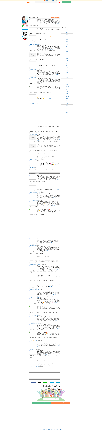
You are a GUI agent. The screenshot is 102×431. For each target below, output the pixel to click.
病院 (67, 75)
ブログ (67, 55)
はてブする (52, 382)
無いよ (38, 290)
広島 (39, 365)
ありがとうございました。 (45, 280)
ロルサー (41, 92)
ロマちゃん (46, 295)
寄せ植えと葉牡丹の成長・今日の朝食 (44, 316)
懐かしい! (39, 265)
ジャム (31, 25)
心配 (67, 108)
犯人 (50, 303)
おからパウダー (38, 329)
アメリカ (31, 253)
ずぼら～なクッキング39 (41, 70)
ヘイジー (48, 251)
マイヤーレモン (37, 214)
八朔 (50, 365)
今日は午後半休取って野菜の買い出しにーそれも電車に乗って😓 (48, 201)
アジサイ (47, 365)
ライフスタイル (32, 206)
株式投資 (67, 70)
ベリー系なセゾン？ (40, 350)
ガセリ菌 (52, 150)
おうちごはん (39, 158)
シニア (67, 39)
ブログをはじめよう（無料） (41, 402)
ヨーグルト (48, 150)
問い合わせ (57, 429)
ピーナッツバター (36, 25)
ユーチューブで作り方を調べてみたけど (44, 78)
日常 (67, 49)
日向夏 (41, 321)
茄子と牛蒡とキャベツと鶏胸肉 (39, 75)
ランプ (47, 50)
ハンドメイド (67, 86)
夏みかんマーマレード (41, 238)
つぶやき (67, 77)
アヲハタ (35, 50)
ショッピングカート (36, 92)
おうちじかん (46, 181)
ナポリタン (44, 337)
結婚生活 (31, 141)
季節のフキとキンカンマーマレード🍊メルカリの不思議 (47, 36)
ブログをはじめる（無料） (67, 2)
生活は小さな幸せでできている (42, 160)
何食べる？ (39, 283)
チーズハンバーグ (52, 329)
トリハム (35, 158)
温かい (52, 270)
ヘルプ (55, 429)
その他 (67, 81)
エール (49, 355)
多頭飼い (35, 280)
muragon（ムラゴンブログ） (52, 430)
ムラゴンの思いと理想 (61, 402)
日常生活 (38, 141)
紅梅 (56, 312)
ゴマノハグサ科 (45, 312)
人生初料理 (39, 186)
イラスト (67, 65)
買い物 (31, 92)
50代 (67, 30)
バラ (53, 312)
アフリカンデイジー (32, 312)
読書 (67, 51)
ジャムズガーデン (37, 131)
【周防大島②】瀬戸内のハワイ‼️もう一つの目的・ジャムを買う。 (49, 126)
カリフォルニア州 (36, 253)
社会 (67, 98)
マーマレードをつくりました (42, 341)
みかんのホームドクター (41, 298)
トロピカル (44, 251)
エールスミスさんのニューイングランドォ (44, 246)
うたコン (67, 105)
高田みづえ (67, 101)
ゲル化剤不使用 (48, 131)
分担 (37, 181)
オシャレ (42, 33)
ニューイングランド (36, 251)
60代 (67, 36)
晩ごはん (31, 158)
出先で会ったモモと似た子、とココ (43, 306)
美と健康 (36, 261)
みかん (39, 280)
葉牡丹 (35, 321)
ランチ (67, 60)
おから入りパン (46, 329)
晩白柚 (44, 158)
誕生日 (50, 280)
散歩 (39, 261)
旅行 (67, 46)
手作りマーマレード (40, 175)
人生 (67, 93)
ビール (31, 251)
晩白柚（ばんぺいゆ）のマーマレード (44, 153)
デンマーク (31, 357)
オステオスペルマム (39, 312)
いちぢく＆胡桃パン (47, 261)
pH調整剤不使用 (42, 131)
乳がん (43, 261)
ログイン (73, 2)
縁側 (53, 280)
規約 (46, 429)
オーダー (46, 33)
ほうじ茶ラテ (50, 295)
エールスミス (52, 251)
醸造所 (46, 355)
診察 (42, 303)
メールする (58, 382)
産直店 (36, 206)
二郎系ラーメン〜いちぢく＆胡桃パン (44, 256)
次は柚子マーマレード (41, 53)
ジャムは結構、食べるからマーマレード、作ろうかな (46, 86)
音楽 (67, 56)
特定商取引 (51, 429)
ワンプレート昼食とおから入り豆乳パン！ (44, 324)
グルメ (67, 67)
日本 (67, 103)
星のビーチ (31, 131)
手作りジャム (31, 214)
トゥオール (42, 355)
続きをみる (58, 31)
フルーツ (35, 355)
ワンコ (67, 107)
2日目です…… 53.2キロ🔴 (42, 332)
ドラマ (67, 72)
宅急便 (49, 270)
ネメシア (50, 312)
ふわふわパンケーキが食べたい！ (43, 360)
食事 (33, 337)
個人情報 (48, 429)
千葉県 (31, 42)
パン (34, 33)
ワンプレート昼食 (32, 329)
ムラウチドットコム (42, 429)
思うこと (67, 53)
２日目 (41, 337)
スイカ (67, 91)
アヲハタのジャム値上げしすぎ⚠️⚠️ (43, 45)
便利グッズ (55, 50)
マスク (31, 270)
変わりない (45, 270)
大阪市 (31, 183)
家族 (67, 94)
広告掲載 (61, 429)
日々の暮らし (31, 261)
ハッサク (35, 83)
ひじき (41, 270)
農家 (43, 141)
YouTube (67, 74)
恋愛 (67, 100)
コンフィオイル (32, 75)
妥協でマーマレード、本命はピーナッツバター (45, 19)
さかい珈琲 (36, 365)
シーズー (31, 280)
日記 (67, 29)
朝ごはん (38, 33)
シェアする (34, 382)
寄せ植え (31, 321)
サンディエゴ (41, 253)
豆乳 (42, 329)
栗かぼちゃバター (50, 337)
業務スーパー (43, 50)
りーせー (37, 337)
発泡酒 (31, 355)
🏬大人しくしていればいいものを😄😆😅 (44, 95)
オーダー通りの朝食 (40, 28)
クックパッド (40, 347)
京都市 (31, 272)
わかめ (38, 270)
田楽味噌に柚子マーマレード (43, 59)
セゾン (53, 355)
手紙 (55, 270)
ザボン (34, 181)
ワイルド (57, 355)
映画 (67, 82)
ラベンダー (43, 365)
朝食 (38, 321)
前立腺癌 (54, 141)
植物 (67, 89)
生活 (30, 337)
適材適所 (51, 50)
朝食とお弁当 (47, 347)
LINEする (46, 382)
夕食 (67, 68)
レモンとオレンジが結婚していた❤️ (43, 209)
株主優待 (67, 84)
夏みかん (31, 83)
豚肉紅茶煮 (53, 261)
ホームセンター (46, 303)
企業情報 (31, 50)
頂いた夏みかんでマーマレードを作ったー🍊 (45, 193)
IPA (40, 251)
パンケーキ (31, 365)
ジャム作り (39, 295)
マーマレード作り (36, 59)
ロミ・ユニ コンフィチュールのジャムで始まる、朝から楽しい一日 (49, 62)
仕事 (41, 141)
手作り (31, 59)
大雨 (38, 135)
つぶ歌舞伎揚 (55, 337)
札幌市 (31, 101)
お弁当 (67, 62)
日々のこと (31, 347)
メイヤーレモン (42, 214)
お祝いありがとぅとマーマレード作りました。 (45, 275)
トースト (31, 33)
